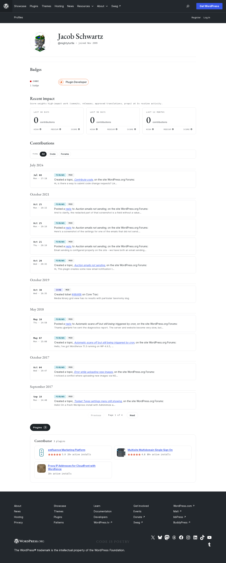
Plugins (39, 427)
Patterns (59, 522)
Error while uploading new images (93, 371)
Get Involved (141, 505)
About (17, 505)
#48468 (77, 294)
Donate (139, 516)
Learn (97, 505)
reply (69, 208)
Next (132, 415)
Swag (138, 522)
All (43, 154)
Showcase (60, 505)
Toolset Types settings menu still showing (98, 401)
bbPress (179, 516)
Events (137, 511)
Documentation (103, 511)
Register (196, 17)
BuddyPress (182, 522)
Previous (96, 415)
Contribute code (83, 179)
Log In (207, 17)
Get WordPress (209, 6)
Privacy (18, 522)
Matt (177, 511)
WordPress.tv (103, 522)
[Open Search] (188, 6)
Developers (101, 516)
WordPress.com (184, 505)
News (17, 511)
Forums (65, 154)
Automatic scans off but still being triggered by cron (104, 342)
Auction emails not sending (89, 265)
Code (53, 154)
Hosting (18, 516)
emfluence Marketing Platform (66, 449)
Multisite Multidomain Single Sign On (150, 449)
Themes (58, 511)
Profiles (18, 17)
